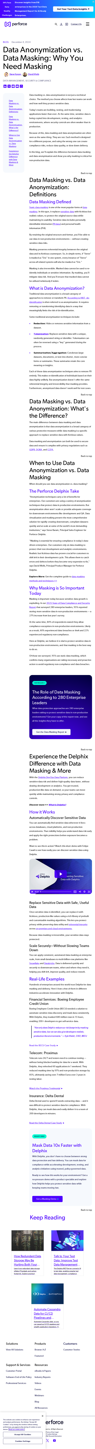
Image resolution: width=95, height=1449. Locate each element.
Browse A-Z (40, 1349)
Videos (38, 1383)
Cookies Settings (22, 1441)
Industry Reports (42, 1377)
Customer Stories (71, 1349)
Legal (57, 1432)
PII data (56, 224)
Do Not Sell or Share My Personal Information (47, 1436)
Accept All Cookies (22, 1434)
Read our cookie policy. (16, 1429)
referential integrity (78, 924)
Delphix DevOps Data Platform (53, 777)
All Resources (41, 1408)
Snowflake (34, 963)
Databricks (49, 963)
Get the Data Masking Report (50, 732)
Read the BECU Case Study (42, 1045)
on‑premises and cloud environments (54, 928)
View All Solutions (14, 1349)
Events (38, 1389)
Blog (37, 1401)
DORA (39, 449)
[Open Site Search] (56, 24)
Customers (70, 1343)
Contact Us (76, 24)
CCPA (50, 449)
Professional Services (16, 1383)
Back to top (86, 173)
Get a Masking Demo (46, 1199)
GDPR (32, 449)
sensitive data (67, 211)
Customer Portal (14, 1371)
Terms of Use (50, 1432)
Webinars (39, 1395)
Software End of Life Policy (19, 1377)
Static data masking (38, 207)
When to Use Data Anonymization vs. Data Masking (15, 141)
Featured (39, 1356)
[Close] (42, 1416)
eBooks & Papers (43, 1371)
